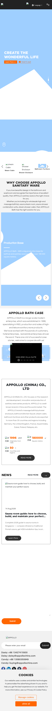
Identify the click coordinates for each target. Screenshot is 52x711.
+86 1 (11, 652)
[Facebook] (3, 669)
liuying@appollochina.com (23, 663)
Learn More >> (10, 66)
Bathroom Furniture (42, 169)
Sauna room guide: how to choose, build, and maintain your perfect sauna (26, 516)
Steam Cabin (10, 170)
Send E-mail (26, 66)
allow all (26, 704)
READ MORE (33, 475)
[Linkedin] (9, 669)
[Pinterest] (25, 669)
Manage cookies (26, 697)
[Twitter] (14, 669)
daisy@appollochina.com (22, 656)
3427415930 (21, 652)
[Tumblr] (19, 669)
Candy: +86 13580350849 (15, 659)
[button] (48, 77)
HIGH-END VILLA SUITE (26, 357)
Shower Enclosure (26, 172)
